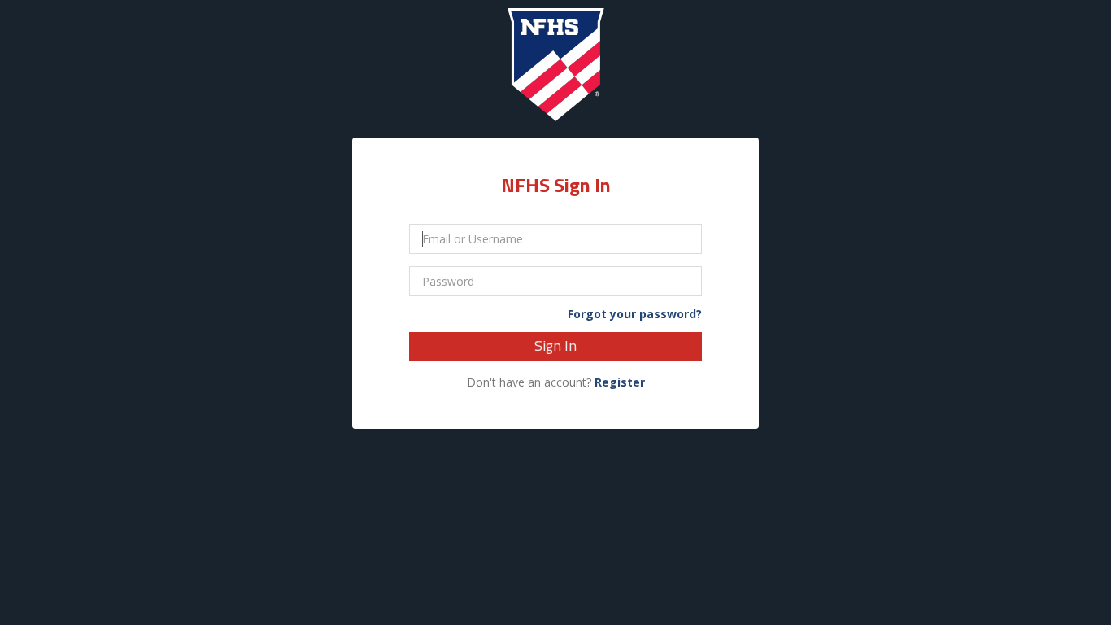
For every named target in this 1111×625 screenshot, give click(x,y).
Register (620, 382)
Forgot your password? (635, 314)
